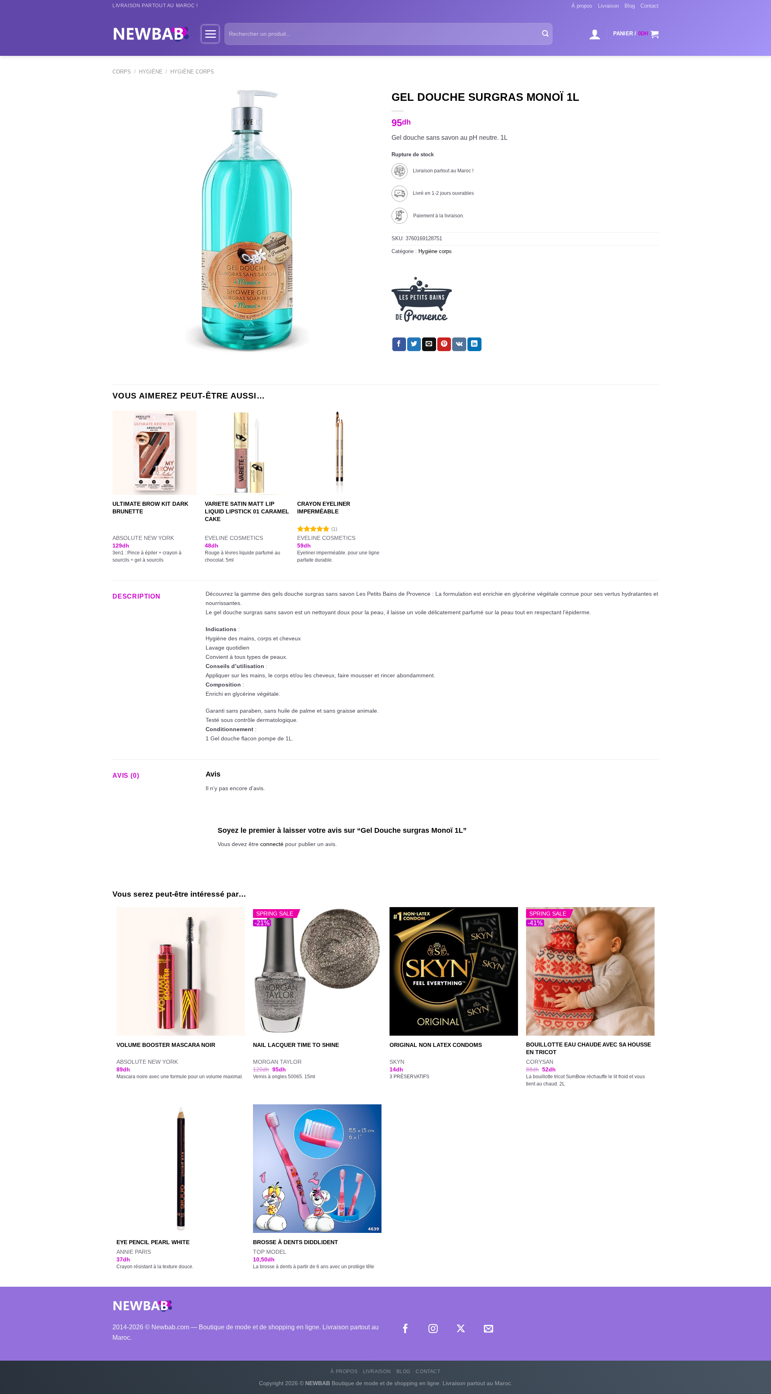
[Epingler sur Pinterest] (444, 344)
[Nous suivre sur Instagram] (433, 1329)
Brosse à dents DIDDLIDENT (295, 1242)
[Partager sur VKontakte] (459, 344)
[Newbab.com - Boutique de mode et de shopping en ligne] (151, 33)
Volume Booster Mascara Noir (165, 1045)
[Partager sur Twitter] (414, 344)
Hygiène (151, 72)
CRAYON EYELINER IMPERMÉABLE (323, 508)
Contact (649, 6)
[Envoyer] (545, 34)
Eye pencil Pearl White (153, 1242)
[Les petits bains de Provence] (422, 299)
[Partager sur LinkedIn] (474, 344)
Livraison (608, 6)
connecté (272, 844)
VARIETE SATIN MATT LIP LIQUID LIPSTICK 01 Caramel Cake (247, 511)
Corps (121, 72)
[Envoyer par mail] (429, 344)
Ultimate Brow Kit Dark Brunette (150, 508)
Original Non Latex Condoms (436, 1045)
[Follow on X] (460, 1329)
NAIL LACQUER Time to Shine (296, 1045)
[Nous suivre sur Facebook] (405, 1329)
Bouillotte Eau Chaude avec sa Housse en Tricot (588, 1048)
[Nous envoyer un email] (488, 1329)
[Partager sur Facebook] (399, 344)
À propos (581, 6)
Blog (629, 6)
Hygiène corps (192, 72)
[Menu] (210, 33)
